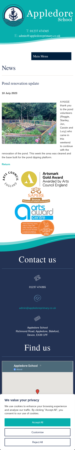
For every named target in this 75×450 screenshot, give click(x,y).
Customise (37, 432)
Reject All (37, 442)
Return (6, 164)
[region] (37, 422)
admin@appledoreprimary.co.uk (39, 36)
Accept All (37, 422)
